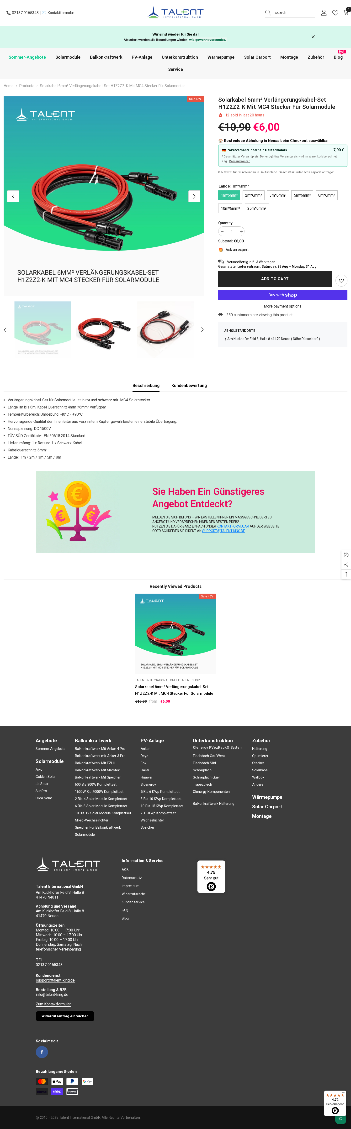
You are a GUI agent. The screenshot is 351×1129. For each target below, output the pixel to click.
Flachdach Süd (204, 763)
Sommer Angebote (50, 749)
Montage (261, 816)
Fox (143, 763)
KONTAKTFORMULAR (233, 526)
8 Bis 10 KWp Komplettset (161, 799)
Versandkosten (239, 161)
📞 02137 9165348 (23, 12)
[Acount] (324, 13)
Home (9, 86)
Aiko (39, 769)
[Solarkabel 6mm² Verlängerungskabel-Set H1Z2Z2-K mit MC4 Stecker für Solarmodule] (175, 634)
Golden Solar (46, 776)
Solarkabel (260, 770)
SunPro (41, 791)
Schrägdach (202, 770)
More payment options (283, 306)
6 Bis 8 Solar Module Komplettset (101, 806)
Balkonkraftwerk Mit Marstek (97, 770)
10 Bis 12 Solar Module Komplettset (103, 813)
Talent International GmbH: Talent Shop (167, 680)
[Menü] (343, 1093)
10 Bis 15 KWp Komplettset (162, 806)
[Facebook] (42, 1052)
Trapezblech (202, 784)
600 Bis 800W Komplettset (96, 784)
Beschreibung (146, 385)
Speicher (147, 827)
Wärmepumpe (267, 797)
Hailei (145, 770)
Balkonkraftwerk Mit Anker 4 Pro (100, 749)
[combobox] (295, 12)
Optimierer (260, 756)
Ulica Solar (44, 798)
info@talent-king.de (52, 994)
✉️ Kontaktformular (57, 12)
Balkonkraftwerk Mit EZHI (95, 763)
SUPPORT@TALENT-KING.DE (223, 531)
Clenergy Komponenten (211, 791)
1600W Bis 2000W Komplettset (99, 791)
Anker (145, 749)
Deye (144, 756)
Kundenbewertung (189, 385)
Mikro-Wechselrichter (91, 820)
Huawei (146, 777)
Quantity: (226, 223)
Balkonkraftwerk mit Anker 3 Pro (100, 756)
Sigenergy (148, 784)
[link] (341, 281)
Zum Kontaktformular (53, 1004)
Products (26, 86)
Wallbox (258, 777)
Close (313, 37)
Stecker (258, 763)
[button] (13, 196)
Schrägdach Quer (206, 777)
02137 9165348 (49, 964)
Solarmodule (85, 834)
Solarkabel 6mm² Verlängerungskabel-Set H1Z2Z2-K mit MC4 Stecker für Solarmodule (174, 690)
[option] (104, 196)
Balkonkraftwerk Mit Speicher (98, 777)
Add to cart (275, 279)
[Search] (290, 12)
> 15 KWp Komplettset (158, 813)
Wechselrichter (152, 820)
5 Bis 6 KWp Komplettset (160, 791)
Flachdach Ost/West (209, 756)
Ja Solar (42, 784)
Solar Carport (267, 806)
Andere (257, 784)
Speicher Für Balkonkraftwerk (98, 827)
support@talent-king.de (55, 980)
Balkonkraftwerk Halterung (213, 803)
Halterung (259, 749)
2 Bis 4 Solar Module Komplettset (101, 799)
